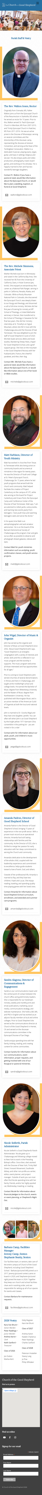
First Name (7, 1463)
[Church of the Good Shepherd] (19, 6)
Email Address (9, 1454)
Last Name (7, 1470)
